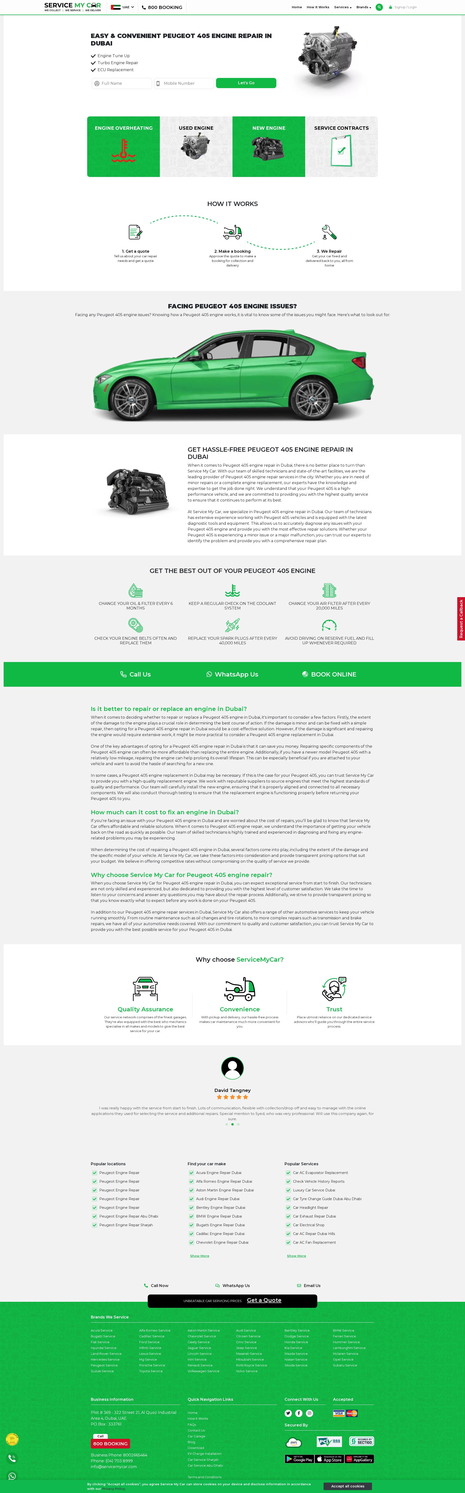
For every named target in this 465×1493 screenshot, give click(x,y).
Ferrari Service (344, 1336)
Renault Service (200, 1365)
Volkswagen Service (203, 1371)
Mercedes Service (105, 1359)
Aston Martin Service (204, 1330)
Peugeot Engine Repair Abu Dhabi (128, 1216)
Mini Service (197, 1359)
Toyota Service (151, 1371)
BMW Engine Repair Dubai (219, 1216)
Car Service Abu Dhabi (205, 1465)
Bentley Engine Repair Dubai (220, 1207)
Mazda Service (296, 1354)
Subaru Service (345, 1365)
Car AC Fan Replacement (314, 1242)
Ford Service (149, 1342)
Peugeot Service (104, 1365)
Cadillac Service (151, 1336)
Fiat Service (100, 1342)
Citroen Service (248, 1336)
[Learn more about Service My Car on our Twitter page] (288, 1413)
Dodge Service (297, 1336)
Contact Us (196, 1430)
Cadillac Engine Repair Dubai (220, 1234)
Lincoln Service (200, 1354)
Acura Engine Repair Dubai (218, 1173)
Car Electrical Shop (309, 1225)
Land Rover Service (106, 1354)
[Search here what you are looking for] (379, 7)
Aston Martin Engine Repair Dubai (225, 1190)
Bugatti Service (103, 1336)
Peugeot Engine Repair (119, 1173)
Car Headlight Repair (310, 1207)
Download (196, 1448)
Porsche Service (152, 1365)
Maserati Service (249, 1354)
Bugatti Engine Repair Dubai (220, 1225)
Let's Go (246, 83)
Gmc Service (246, 1342)
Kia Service (293, 1348)
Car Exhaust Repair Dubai (314, 1216)
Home (298, 7)
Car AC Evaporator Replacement (320, 1173)
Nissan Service (296, 1359)
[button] (227, 1124)
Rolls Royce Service (251, 1365)
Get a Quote (264, 1300)
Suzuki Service (102, 1371)
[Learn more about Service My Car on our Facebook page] (298, 1413)
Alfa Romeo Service (154, 1330)
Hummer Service (346, 1342)
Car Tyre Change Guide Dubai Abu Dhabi (327, 1199)
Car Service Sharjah (203, 1460)
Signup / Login (405, 7)
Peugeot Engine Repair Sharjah (126, 1225)
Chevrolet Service (202, 1336)
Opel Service (343, 1359)
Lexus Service (150, 1354)
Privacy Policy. (114, 1489)
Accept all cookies (347, 1486)
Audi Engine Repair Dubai (218, 1199)
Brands (362, 7)
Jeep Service (246, 1348)
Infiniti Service (150, 1348)
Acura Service (102, 1330)
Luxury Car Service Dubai (314, 1190)
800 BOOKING (110, 1443)
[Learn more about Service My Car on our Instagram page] (309, 1413)
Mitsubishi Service (250, 1359)
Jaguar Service (199, 1348)
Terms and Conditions (204, 1477)
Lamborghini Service (349, 1348)
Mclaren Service (345, 1354)
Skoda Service (296, 1365)
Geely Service (199, 1342)
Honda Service (296, 1342)
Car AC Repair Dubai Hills (314, 1234)
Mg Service (148, 1359)
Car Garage (196, 1436)
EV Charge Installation (205, 1453)
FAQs (192, 1424)
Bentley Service (297, 1330)
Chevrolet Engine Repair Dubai (222, 1242)
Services (342, 7)
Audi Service (246, 1330)
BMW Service (343, 1330)
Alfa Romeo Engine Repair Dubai (224, 1181)
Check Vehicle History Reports (318, 1181)
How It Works (318, 7)
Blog (191, 1442)
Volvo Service (247, 1371)
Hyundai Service (103, 1348)
